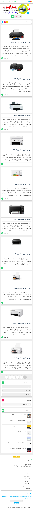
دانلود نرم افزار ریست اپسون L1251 (22, 219)
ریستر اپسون (27, 390)
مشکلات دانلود (26, 486)
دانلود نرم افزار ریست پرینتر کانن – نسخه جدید (19, 43)
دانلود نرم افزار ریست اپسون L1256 (22, 358)
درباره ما (28, 488)
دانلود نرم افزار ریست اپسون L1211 (22, 254)
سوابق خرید (27, 481)
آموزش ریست (27, 387)
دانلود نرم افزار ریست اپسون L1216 (22, 289)
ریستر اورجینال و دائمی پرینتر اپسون (10, 2)
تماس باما (27, 483)
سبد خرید (27, 478)
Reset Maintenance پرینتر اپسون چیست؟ (17, 426)
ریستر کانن (28, 394)
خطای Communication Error (20, 437)
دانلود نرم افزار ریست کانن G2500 (22, 79)
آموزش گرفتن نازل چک (21, 431)
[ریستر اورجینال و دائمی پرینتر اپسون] (16, 9)
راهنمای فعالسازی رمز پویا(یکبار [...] (19, 414)
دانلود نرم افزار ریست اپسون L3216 (22, 185)
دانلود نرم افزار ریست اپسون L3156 (22, 115)
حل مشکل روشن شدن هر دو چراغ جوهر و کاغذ (16, 443)
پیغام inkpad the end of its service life (18, 420)
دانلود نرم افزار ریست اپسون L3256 (22, 323)
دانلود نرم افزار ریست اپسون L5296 (22, 150)
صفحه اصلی (27, 476)
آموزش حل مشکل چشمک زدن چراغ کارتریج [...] (16, 448)
